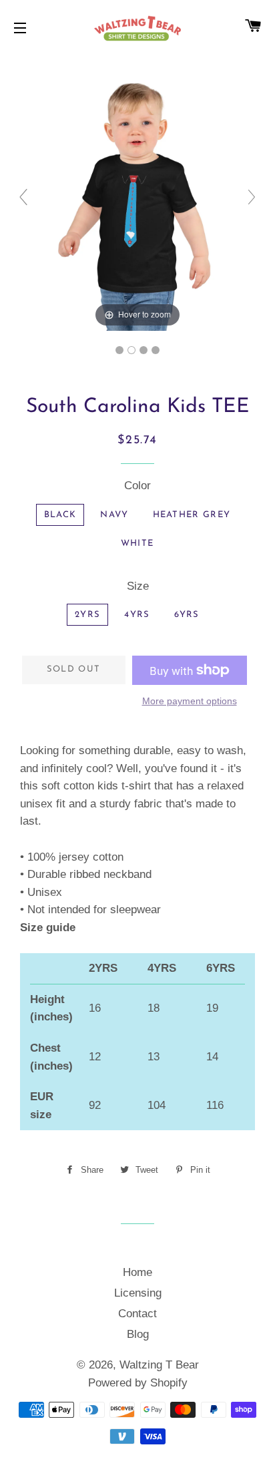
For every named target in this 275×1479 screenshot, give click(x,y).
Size (138, 586)
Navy (114, 515)
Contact (137, 1313)
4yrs (137, 614)
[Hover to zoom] (137, 202)
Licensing (138, 1293)
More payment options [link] (189, 701)
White (137, 543)
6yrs (187, 614)
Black (60, 515)
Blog (138, 1334)
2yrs (87, 614)
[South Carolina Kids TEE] (119, 350)
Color (137, 485)
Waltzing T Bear (159, 1365)
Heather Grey (192, 515)
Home (137, 1272)
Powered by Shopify (138, 1382)
